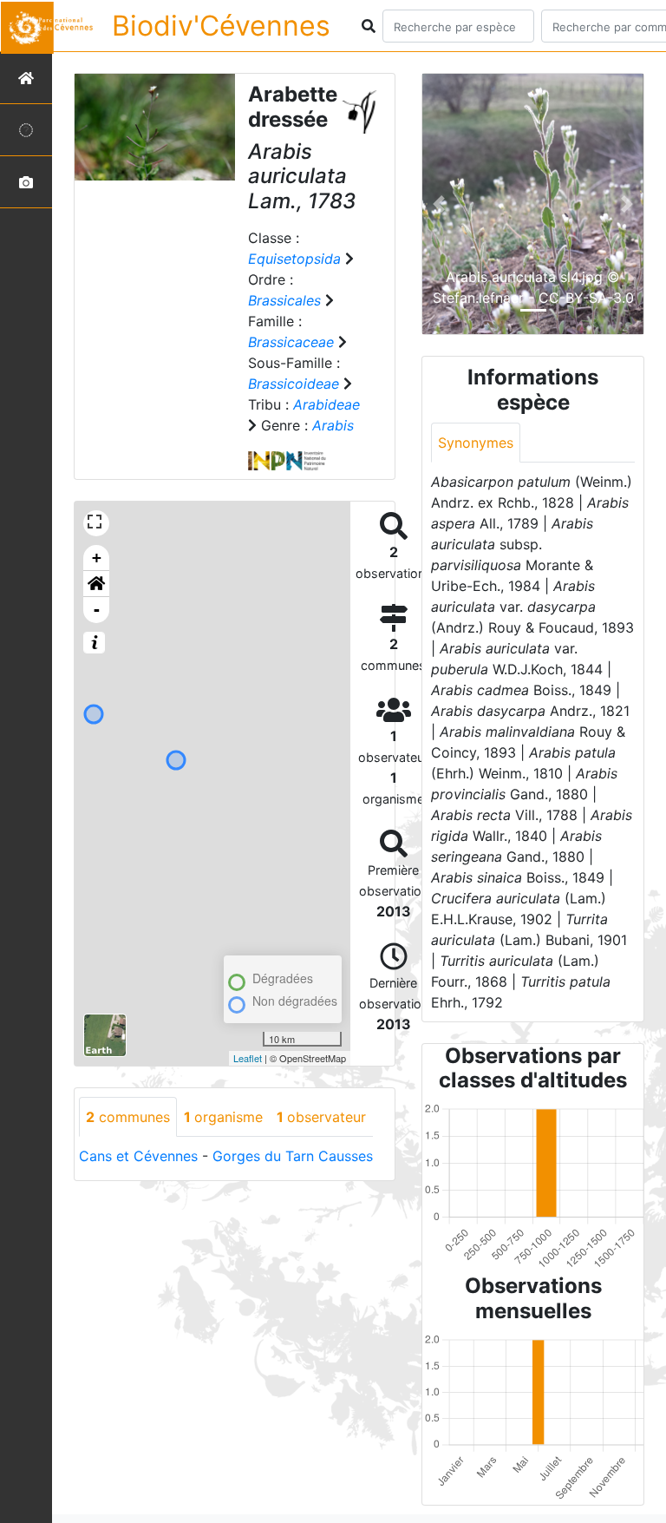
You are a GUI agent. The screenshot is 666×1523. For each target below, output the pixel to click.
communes (128, 1117)
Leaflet (247, 1058)
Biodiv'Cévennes (221, 26)
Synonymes (475, 442)
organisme (223, 1117)
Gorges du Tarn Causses (292, 1156)
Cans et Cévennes (138, 1156)
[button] (96, 584)
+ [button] (96, 557)
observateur (321, 1117)
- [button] (96, 610)
